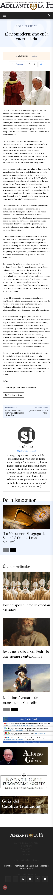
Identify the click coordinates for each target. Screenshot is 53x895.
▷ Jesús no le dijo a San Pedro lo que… (22, 725)
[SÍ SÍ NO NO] (26, 435)
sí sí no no (31, 26)
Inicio (19, 26)
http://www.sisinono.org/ (26, 451)
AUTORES (26, 851)
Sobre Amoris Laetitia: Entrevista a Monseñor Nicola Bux (14, 412)
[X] (37, 879)
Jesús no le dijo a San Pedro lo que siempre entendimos (26, 654)
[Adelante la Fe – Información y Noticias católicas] (26, 6)
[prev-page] (6, 550)
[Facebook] (8, 879)
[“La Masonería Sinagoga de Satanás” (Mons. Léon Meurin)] (26, 517)
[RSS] (23, 879)
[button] (4, 15)
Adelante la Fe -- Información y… (15, 730)
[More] (41, 64)
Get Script (20, 742)
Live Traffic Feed (28, 719)
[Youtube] (45, 879)
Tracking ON (36, 742)
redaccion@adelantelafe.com (26, 860)
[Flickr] (15, 879)
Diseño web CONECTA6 (26, 874)
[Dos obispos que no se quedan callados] (26, 586)
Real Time (27, 742)
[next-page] (13, 550)
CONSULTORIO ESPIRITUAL (26, 843)
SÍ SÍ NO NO (23, 56)
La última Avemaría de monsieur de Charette (20, 700)
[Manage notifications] (5, 887)
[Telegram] (30, 879)
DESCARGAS (26, 846)
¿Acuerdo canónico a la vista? (38, 411)
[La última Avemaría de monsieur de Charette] (26, 678)
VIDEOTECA (26, 848)
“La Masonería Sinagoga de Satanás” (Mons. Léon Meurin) (24, 537)
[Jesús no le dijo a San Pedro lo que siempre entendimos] (26, 632)
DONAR (26, 854)
